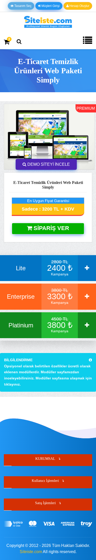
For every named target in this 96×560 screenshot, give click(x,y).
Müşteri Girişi (50, 6)
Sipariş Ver (50, 228)
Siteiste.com (31, 551)
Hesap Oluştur (79, 6)
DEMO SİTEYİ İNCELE (48, 164)
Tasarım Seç (22, 6)
